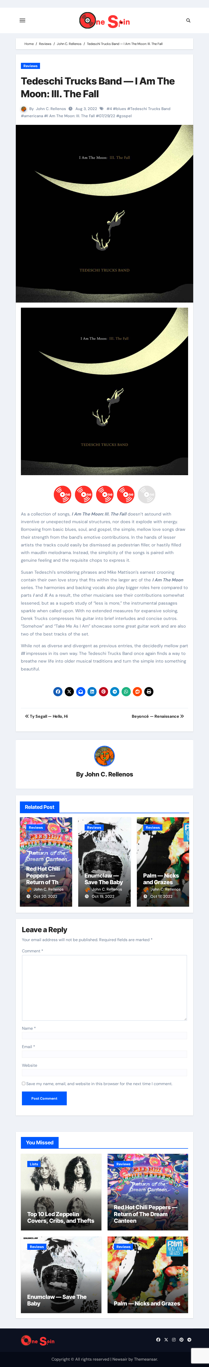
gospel (125, 115)
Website (29, 1065)
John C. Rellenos (51, 108)
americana (33, 115)
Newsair (119, 1359)
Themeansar (145, 1359)
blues (121, 108)
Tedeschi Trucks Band (150, 108)
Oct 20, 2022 (45, 896)
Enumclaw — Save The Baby (104, 878)
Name (29, 1028)
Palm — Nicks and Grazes (161, 878)
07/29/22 (107, 115)
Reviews (30, 66)
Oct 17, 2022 (161, 896)
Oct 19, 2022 (103, 896)
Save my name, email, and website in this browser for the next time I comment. (99, 1083)
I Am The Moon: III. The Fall (71, 115)
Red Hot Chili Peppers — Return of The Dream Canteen (44, 882)
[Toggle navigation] (22, 20)
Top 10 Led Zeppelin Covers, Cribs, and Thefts (60, 1217)
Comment (32, 951)
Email (28, 1046)
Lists (34, 1164)
